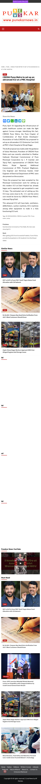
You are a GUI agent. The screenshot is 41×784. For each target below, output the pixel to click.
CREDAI (19, 216)
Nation (9, 767)
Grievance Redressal (20, 772)
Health (5, 751)
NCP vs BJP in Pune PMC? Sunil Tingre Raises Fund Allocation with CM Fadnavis (19, 281)
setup (8, 218)
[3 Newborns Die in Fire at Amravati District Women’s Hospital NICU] (20, 563)
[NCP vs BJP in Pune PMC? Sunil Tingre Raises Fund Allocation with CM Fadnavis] (20, 265)
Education (6, 676)
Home (3, 767)
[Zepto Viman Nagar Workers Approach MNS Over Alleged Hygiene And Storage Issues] (20, 335)
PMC (29, 216)
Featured (5, 769)
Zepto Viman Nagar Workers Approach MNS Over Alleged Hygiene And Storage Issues (19, 351)
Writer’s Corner (26, 767)
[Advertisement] (20, 48)
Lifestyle (35, 767)
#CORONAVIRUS (11, 216)
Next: (20, 237)
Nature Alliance (15, 769)
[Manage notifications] (4, 771)
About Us (25, 769)
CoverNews (29, 778)
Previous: (19, 226)
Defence (16, 767)
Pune (5, 74)
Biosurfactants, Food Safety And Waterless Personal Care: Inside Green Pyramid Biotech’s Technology (19, 757)
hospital (24, 216)
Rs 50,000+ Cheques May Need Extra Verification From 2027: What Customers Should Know (20, 316)
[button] (3, 28)
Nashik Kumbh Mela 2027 (20, 1)
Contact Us (33, 769)
